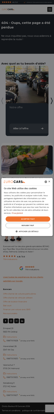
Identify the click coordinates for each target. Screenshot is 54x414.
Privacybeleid (17, 213)
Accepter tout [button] (28, 219)
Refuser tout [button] (28, 225)
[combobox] (45, 182)
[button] (27, 231)
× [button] (49, 182)
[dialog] (27, 207)
